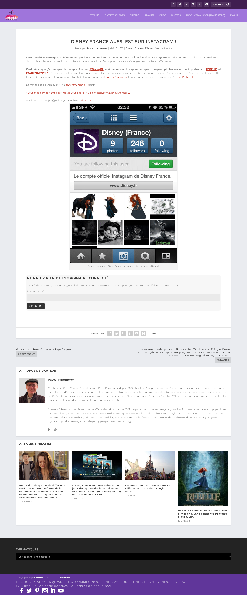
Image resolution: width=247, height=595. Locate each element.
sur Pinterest (185, 77)
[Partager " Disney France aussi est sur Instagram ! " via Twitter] (116, 333)
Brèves (130, 48)
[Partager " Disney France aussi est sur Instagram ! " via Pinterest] (123, 333)
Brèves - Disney (144, 48)
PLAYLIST (149, 15)
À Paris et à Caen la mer (91, 586)
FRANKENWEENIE (37, 73)
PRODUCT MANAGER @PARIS (41, 582)
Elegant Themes (36, 578)
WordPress (65, 578)
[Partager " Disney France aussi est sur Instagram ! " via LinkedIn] (130, 333)
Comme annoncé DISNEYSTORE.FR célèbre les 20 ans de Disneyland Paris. (147, 488)
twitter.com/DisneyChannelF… (112, 92)
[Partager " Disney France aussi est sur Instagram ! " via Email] (136, 333)
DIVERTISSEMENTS (115, 15)
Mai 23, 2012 (85, 100)
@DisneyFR (97, 69)
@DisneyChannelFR (77, 84)
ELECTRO (134, 15)
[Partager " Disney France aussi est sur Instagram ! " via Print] (143, 333)
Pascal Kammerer (97, 48)
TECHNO (94, 15)
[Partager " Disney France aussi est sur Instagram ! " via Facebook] (110, 333)
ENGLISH (234, 15)
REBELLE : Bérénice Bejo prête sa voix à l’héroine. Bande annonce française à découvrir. (203, 513)
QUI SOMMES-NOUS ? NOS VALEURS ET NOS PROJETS (113, 582)
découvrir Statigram (115, 77)
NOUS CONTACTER (177, 582)
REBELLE (211, 69)
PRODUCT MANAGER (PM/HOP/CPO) (205, 15)
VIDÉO (162, 15)
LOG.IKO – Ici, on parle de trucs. (42, 586)
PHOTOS (176, 15)
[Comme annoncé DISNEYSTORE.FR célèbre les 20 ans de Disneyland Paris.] (150, 465)
